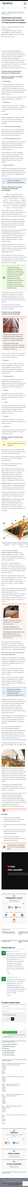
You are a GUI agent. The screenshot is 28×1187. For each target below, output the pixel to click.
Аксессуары (12, 1181)
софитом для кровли (8, 623)
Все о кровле (4, 12)
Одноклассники (14, 917)
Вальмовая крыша (9, 1052)
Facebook (22, 917)
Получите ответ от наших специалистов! (14, 1155)
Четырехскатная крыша (10, 1044)
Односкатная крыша (9, 1050)
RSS (12, 907)
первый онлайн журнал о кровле (7, 3)
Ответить (8, 973)
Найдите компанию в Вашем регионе (14, 1165)
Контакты (21, 1181)
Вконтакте (6, 917)
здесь (20, 628)
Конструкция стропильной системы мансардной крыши (9, 941)
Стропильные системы (12, 12)
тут (15, 349)
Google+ (14, 921)
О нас (17, 1181)
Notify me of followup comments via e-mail (17, 1034)
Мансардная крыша (9, 1055)
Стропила (6, 1048)
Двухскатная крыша (9, 1046)
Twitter (18, 907)
